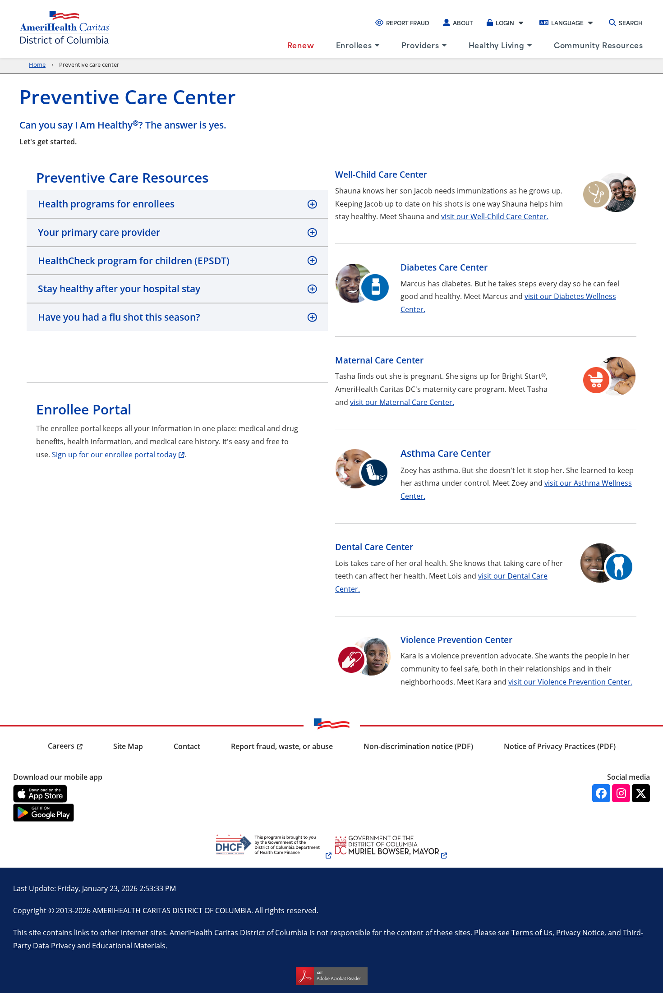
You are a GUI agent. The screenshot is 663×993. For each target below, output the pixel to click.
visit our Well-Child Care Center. (494, 216)
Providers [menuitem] (420, 44)
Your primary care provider (99, 232)
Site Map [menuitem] (128, 746)
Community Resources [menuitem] (598, 44)
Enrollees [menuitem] (354, 44)
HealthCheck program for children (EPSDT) (134, 260)
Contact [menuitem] (187, 746)
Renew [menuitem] (300, 44)
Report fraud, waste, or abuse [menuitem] (282, 746)
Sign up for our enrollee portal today (114, 454)
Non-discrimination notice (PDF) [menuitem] (418, 746)
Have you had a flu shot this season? (119, 317)
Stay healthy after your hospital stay (119, 288)
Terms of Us (531, 932)
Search (631, 22)
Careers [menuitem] (61, 746)
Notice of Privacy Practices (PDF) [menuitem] (560, 746)
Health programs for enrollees (106, 204)
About (463, 22)
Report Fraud (407, 22)
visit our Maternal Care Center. (402, 402)
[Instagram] (621, 793)
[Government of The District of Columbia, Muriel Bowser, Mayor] (389, 855)
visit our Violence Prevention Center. (570, 681)
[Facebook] (601, 793)
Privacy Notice (580, 932)
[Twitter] (641, 793)
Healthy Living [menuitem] (497, 44)
